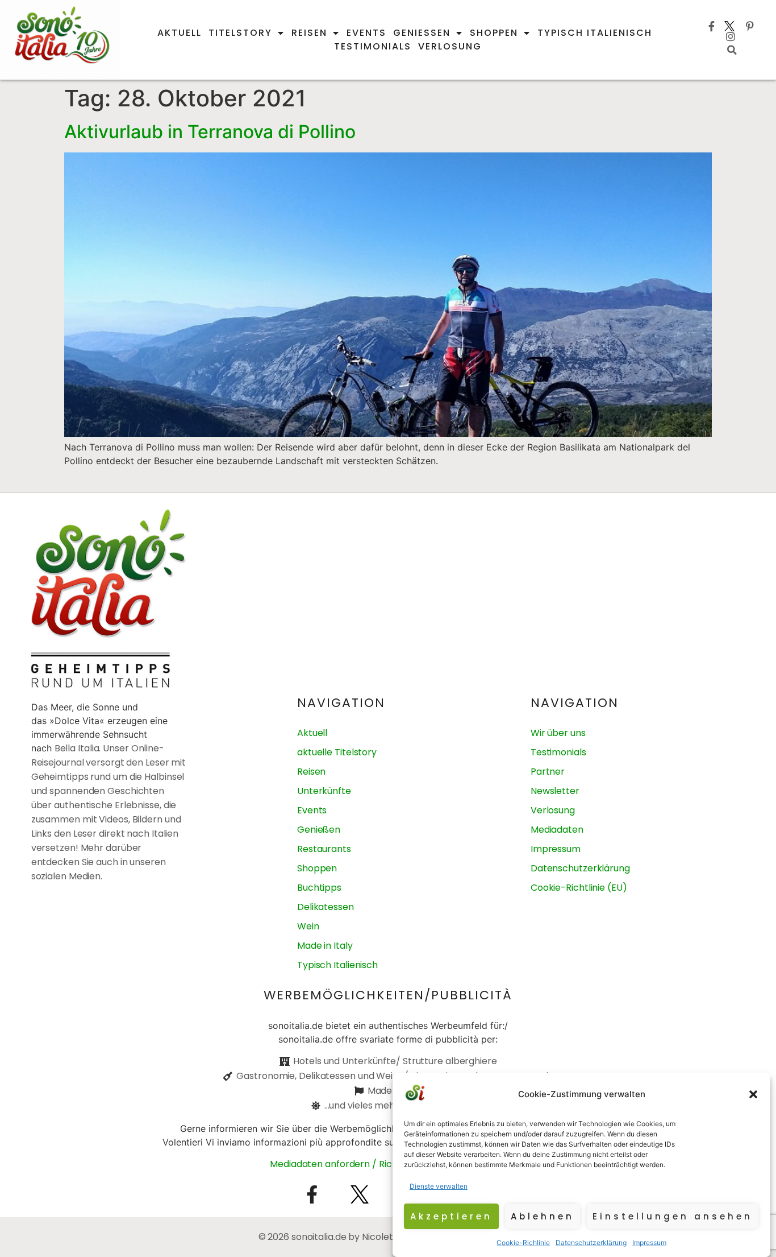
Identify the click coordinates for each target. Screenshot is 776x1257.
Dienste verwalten (439, 1186)
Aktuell (179, 32)
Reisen (309, 32)
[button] (753, 1094)
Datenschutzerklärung (591, 1242)
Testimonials (372, 46)
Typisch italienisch (594, 32)
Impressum (649, 1242)
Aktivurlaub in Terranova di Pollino (210, 132)
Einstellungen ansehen (673, 1216)
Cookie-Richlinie (523, 1242)
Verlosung (450, 46)
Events (366, 32)
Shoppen (494, 32)
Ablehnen (542, 1216)
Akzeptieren (451, 1216)
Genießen (421, 32)
